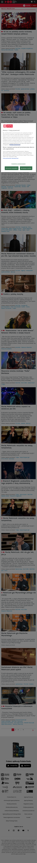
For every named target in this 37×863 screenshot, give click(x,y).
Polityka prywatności (14, 144)
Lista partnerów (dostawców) (10, 158)
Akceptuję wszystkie (26, 168)
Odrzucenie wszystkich (12, 168)
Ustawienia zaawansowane (18, 163)
